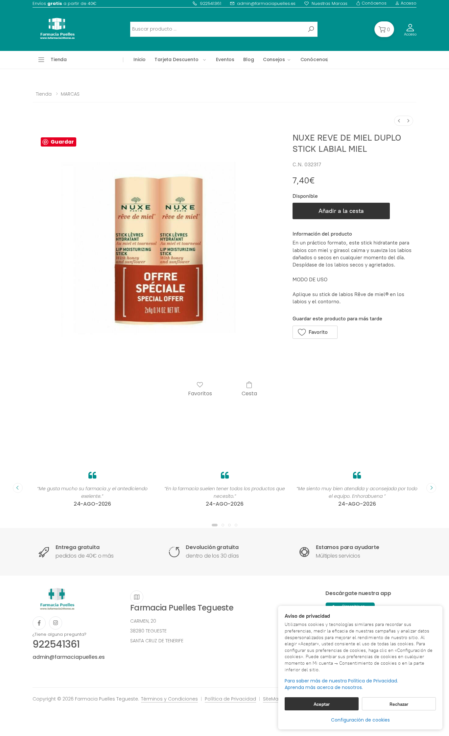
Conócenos (373, 3)
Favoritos (200, 393)
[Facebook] (39, 623)
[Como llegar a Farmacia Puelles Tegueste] (136, 597)
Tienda (44, 94)
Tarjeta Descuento (176, 59)
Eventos (225, 59)
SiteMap (272, 699)
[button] (384, 29)
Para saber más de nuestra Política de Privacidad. (341, 681)
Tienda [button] (59, 59)
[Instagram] (55, 623)
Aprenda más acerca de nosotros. (324, 687)
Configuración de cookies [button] (360, 720)
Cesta (249, 393)
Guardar (62, 141)
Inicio (139, 59)
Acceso (407, 3)
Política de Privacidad (230, 699)
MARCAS (70, 94)
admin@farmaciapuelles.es (266, 3)
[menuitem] (399, 121)
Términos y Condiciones (169, 699)
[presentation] (18, 488)
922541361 (210, 3)
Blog (248, 59)
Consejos (274, 59)
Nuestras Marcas (329, 3)
